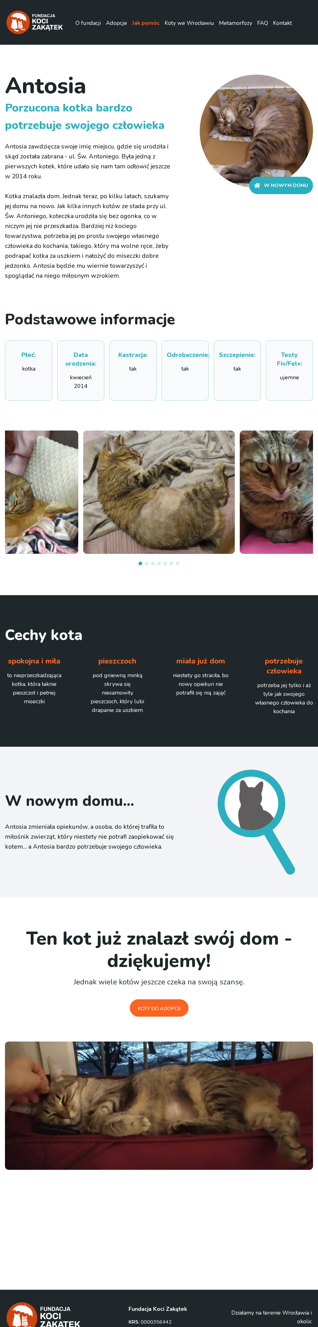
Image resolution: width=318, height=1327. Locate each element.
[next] (305, 497)
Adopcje (116, 23)
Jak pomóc (146, 23)
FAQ (262, 23)
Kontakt (282, 23)
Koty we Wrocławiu (189, 23)
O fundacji (88, 23)
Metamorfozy (235, 23)
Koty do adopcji (159, 1008)
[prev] (12, 497)
